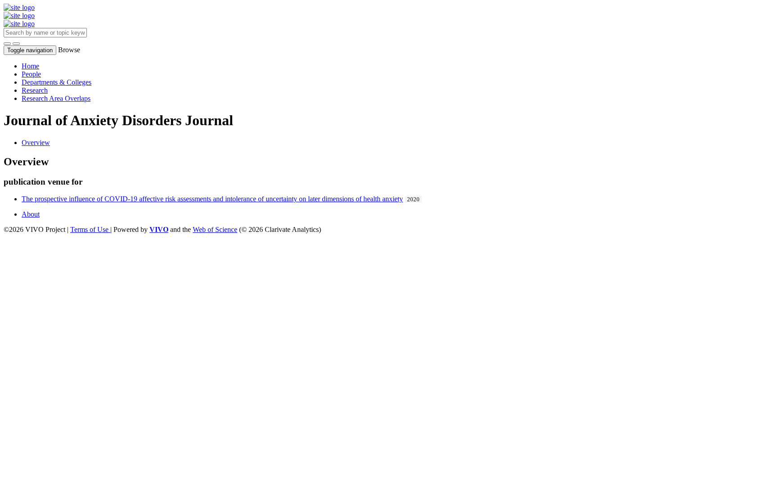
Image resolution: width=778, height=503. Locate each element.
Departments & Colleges (56, 82)
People (31, 74)
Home (30, 66)
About (31, 214)
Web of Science (215, 229)
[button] (7, 43)
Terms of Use (90, 229)
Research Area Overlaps (56, 98)
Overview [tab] (36, 142)
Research (35, 90)
